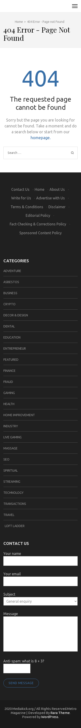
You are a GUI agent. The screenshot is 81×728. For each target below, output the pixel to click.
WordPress (49, 717)
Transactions (14, 504)
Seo (6, 459)
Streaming (11, 481)
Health (8, 404)
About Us (57, 189)
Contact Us (20, 189)
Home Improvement (19, 415)
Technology (13, 492)
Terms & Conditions (27, 207)
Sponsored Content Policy (40, 233)
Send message (21, 683)
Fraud (8, 382)
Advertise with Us (50, 198)
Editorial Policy (38, 215)
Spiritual (10, 470)
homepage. (41, 137)
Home (39, 189)
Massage (10, 448)
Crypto (9, 304)
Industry (10, 426)
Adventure (12, 271)
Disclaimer (56, 207)
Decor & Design (15, 315)
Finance (9, 370)
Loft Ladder (14, 526)
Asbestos (11, 282)
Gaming (9, 393)
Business (10, 293)
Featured (10, 359)
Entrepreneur (14, 348)
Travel (8, 515)
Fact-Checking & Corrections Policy (38, 224)
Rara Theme (60, 713)
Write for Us (21, 198)
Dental (9, 326)
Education (11, 337)
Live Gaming (12, 437)
